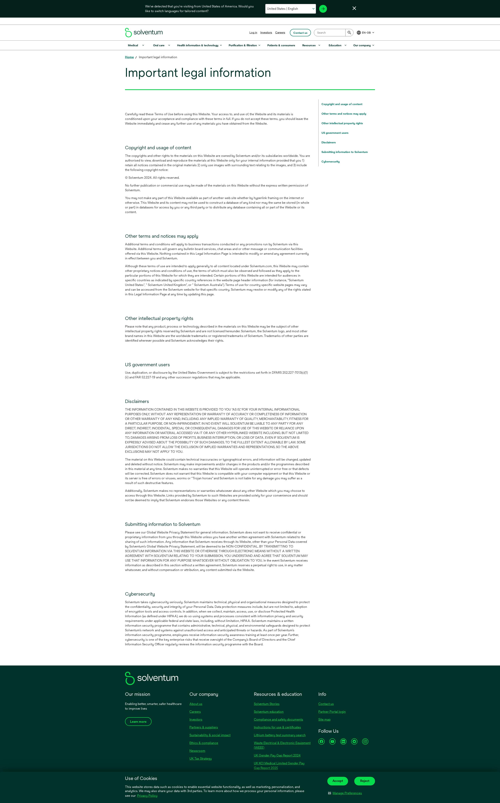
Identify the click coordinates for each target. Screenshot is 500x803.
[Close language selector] (354, 8)
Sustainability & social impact (209, 735)
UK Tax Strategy (200, 758)
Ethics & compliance (203, 743)
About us (195, 704)
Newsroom (197, 751)
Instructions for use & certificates (277, 727)
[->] (323, 9)
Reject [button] (364, 781)
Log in (253, 32)
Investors (266, 32)
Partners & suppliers (203, 727)
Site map (324, 719)
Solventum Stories (266, 704)
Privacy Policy (147, 796)
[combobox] (333, 32)
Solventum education (269, 712)
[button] (345, 793)
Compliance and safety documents (278, 719)
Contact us (326, 704)
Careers (280, 32)
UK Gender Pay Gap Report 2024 (277, 755)
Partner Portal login (332, 712)
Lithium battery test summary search (280, 735)
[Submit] (349, 32)
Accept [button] (337, 781)
